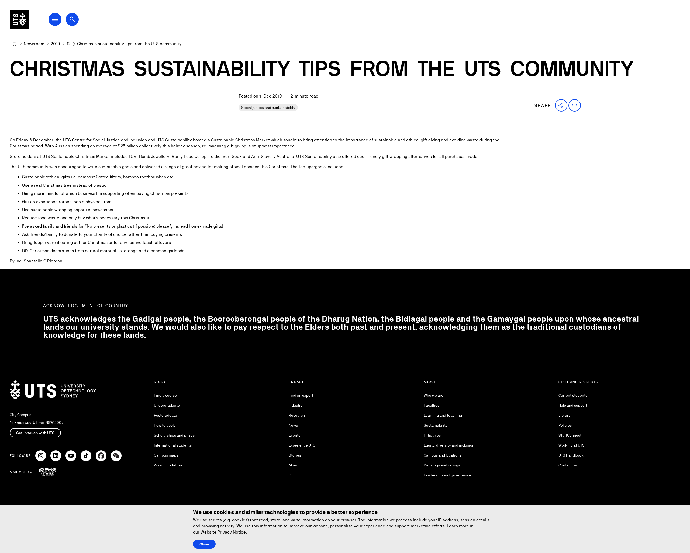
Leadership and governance (447, 475)
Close (204, 544)
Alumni (295, 465)
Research (297, 415)
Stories (295, 455)
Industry (295, 405)
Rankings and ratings (442, 465)
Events (294, 435)
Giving (294, 475)
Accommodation (168, 465)
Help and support (572, 405)
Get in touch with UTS (35, 433)
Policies (565, 425)
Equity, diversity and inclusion (449, 445)
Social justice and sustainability (268, 107)
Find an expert (301, 395)
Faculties (431, 405)
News (293, 425)
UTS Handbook (571, 455)
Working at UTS (571, 445)
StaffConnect (569, 435)
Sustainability (435, 425)
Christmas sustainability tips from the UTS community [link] (129, 43)
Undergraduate (167, 405)
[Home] (14, 44)
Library (564, 415)
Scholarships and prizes (174, 435)
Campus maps (166, 455)
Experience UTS (302, 445)
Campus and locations (442, 455)
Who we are (433, 395)
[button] (561, 105)
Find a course (165, 395)
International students (173, 445)
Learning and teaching (443, 415)
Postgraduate (165, 415)
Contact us (567, 465)
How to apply (164, 425)
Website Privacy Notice (223, 532)
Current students (572, 395)
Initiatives (432, 435)
